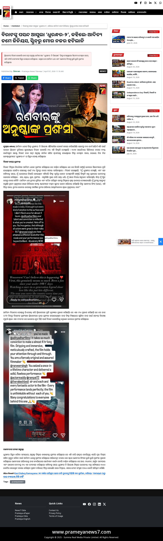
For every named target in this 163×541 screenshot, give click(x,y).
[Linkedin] (99, 505)
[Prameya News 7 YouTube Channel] (136, 3)
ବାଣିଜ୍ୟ (107, 12)
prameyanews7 (17, 482)
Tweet (21, 78)
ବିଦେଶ (48, 12)
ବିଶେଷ (123, 12)
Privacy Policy (55, 513)
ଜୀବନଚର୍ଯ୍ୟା (141, 12)
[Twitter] (104, 505)
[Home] (16, 12)
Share (8, 78)
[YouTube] (84, 505)
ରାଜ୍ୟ (21, 12)
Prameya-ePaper (22, 513)
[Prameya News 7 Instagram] (145, 3)
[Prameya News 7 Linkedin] (150, 3)
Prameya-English (22, 519)
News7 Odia (20, 510)
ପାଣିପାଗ (131, 12)
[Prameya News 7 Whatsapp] (160, 3)
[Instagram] (94, 505)
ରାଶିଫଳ (115, 12)
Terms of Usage (56, 516)
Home (6, 26)
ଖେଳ (100, 12)
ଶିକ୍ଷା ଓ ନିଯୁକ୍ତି (68, 12)
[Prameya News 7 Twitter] (155, 3)
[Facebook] (89, 505)
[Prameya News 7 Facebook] (140, 3)
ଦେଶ (41, 12)
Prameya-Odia (21, 516)
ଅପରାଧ (93, 12)
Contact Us (54, 510)
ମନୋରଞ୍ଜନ (83, 12)
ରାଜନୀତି (56, 12)
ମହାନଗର (30, 12)
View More (153, 32)
